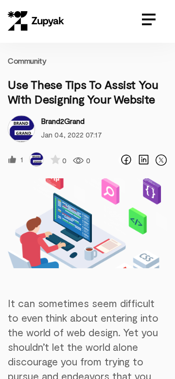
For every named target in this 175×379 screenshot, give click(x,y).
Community (27, 60)
